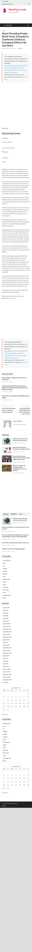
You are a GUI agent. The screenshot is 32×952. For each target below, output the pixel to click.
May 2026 (5, 615)
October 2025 (6, 634)
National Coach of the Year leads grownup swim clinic (20, 439)
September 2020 (7, 679)
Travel (4, 592)
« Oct (3, 714)
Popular (5, 514)
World (4, 598)
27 (20, 706)
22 (28, 703)
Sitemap (4, 805)
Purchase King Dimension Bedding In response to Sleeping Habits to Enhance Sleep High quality (15, 535)
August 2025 (6, 639)
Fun (4, 566)
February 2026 (7, 623)
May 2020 (5, 682)
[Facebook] (29, 4)
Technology (6, 590)
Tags (20, 514)
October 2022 (6, 650)
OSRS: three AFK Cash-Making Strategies (13, 549)
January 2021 (6, 671)
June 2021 (5, 661)
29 (28, 706)
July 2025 (5, 642)
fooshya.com (17, 9)
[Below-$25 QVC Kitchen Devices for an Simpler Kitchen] (7, 447)
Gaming (5, 571)
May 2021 (5, 663)
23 (4, 706)
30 (4, 709)
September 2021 (7, 653)
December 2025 (7, 629)
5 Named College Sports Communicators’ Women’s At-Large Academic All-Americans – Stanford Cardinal (15, 387)
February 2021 (7, 669)
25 (12, 706)
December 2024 (7, 647)
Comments (14, 514)
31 (8, 709)
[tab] (5, 514)
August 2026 (6, 607)
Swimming (5, 587)
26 (16, 706)
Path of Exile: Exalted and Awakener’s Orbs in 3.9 (15, 542)
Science (5, 582)
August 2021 (6, 655)
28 (24, 706)
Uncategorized (7, 595)
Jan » (6, 714)
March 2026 (6, 621)
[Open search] (28, 25)
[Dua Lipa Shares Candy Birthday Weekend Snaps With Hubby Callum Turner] (7, 456)
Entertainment (7, 560)
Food (4, 563)
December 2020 (7, 674)
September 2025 (7, 637)
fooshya (20, 48)
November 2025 (7, 631)
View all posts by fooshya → (20, 424)
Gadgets (5, 568)
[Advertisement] (17, 19)
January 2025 (6, 645)
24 (8, 706)
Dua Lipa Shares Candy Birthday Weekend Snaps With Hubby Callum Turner (21, 457)
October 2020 (6, 677)
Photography (6, 579)
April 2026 (5, 618)
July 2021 (5, 658)
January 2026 (6, 626)
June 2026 (5, 613)
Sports (3, 30)
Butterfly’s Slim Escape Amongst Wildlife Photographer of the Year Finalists (20, 468)
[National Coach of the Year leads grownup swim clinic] (7, 439)
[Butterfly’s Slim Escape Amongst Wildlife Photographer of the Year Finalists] (7, 465)
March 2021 (6, 666)
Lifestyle (5, 574)
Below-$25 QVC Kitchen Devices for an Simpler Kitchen (21, 448)
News (4, 576)
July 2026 (5, 610)
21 (24, 703)
